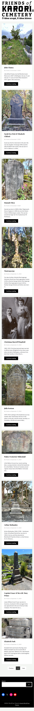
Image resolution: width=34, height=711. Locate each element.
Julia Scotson (9, 408)
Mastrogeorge (9, 271)
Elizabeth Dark (9, 641)
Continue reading (11, 84)
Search (4, 681)
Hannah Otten (9, 203)
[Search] (29, 684)
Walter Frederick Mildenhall (15, 457)
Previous (11, 668)
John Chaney (9, 67)
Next (23, 668)
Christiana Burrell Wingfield (14, 342)
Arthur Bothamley (11, 525)
